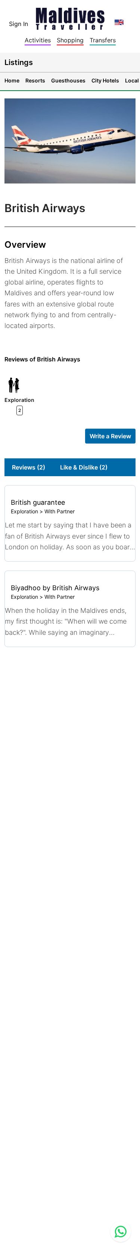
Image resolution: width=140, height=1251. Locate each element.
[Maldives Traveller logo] (70, 16)
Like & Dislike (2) (84, 467)
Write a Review (110, 436)
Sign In (18, 23)
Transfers (103, 40)
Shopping (70, 40)
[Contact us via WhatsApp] (121, 1232)
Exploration (24, 511)
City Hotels (105, 80)
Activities (38, 40)
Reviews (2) (28, 467)
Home (11, 80)
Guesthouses (68, 80)
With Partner (59, 511)
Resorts (35, 80)
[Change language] (119, 22)
